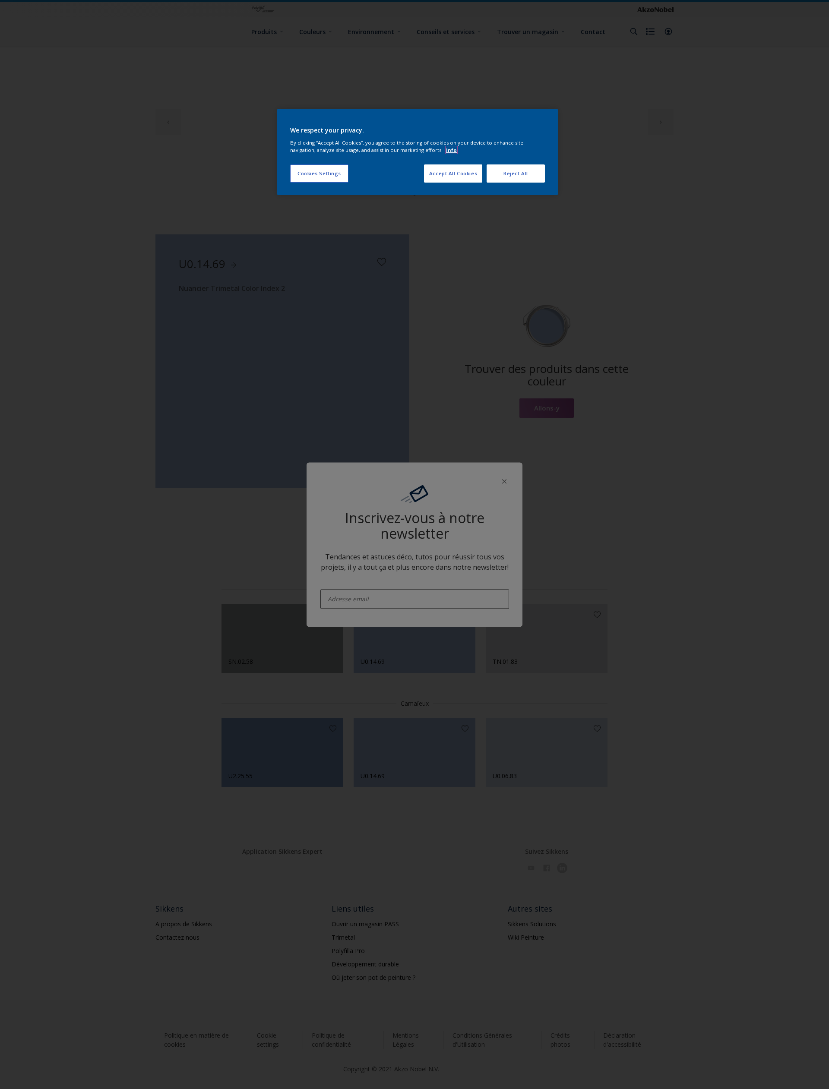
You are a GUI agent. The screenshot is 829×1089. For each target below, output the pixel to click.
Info (451, 150)
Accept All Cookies (453, 173)
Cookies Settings (319, 173)
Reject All (515, 173)
